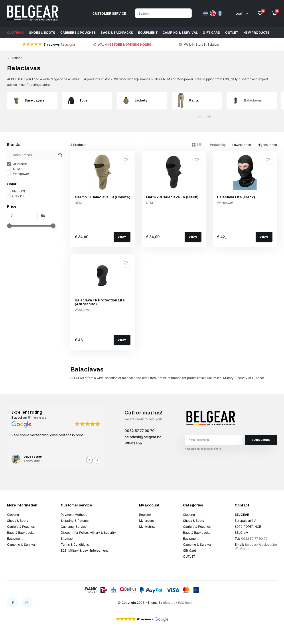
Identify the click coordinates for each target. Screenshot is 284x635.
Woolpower (20, 174)
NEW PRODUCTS (256, 32)
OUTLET (231, 32)
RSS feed (185, 602)
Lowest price (241, 145)
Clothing (15, 32)
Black (18, 191)
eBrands (169, 602)
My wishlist (147, 526)
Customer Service (74, 526)
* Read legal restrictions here (203, 448)
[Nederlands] (205, 13)
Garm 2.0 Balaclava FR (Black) (172, 197)
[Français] (219, 13)
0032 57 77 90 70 (139, 430)
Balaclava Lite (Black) (236, 197)
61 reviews (37, 417)
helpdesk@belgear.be (142, 437)
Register (145, 514)
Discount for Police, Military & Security (88, 532)
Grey (18, 196)
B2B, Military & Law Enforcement (84, 550)
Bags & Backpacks (117, 32)
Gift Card (211, 32)
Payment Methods (74, 514)
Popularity (218, 145)
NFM (16, 169)
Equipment (148, 32)
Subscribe (261, 440)
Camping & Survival (180, 32)
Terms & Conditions (75, 544)
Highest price (267, 145)
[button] (48, 44)
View (122, 236)
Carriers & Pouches (78, 32)
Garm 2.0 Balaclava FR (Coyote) (102, 197)
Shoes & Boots (42, 32)
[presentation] (199, 116)
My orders (146, 520)
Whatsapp (133, 443)
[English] (212, 13)
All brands (20, 164)
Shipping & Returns (75, 520)
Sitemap (67, 538)
